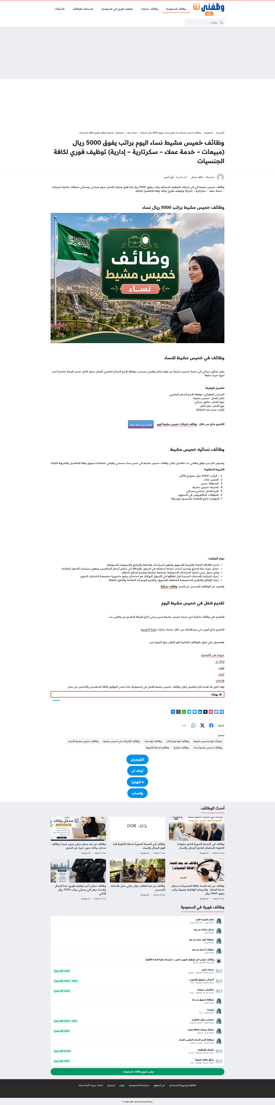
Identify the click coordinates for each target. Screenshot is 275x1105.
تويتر (221, 667)
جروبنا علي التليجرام (212, 654)
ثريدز (221, 674)
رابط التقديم (149, 629)
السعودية (208, 132)
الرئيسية (220, 132)
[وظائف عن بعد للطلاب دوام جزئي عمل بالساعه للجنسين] (137, 880)
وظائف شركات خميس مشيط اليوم (177, 424)
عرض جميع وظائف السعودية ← (137, 1071)
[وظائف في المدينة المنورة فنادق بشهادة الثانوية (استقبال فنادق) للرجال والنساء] (196, 836)
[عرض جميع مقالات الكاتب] (220, 177)
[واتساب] (193, 725)
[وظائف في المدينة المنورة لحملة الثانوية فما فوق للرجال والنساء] (137, 836)
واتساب (220, 680)
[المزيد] (184, 725)
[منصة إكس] (202, 725)
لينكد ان (219, 661)
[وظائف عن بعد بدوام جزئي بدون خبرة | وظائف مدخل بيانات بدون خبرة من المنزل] (78, 836)
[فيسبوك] (211, 725)
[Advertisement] (137, 53)
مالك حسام (197, 177)
